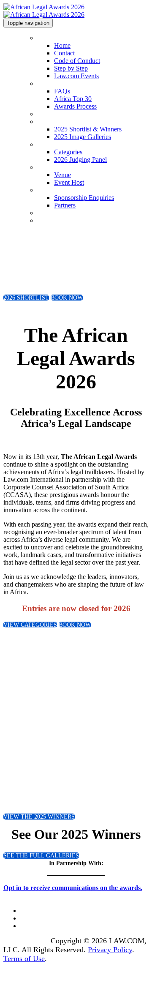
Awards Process (75, 106)
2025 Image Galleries (82, 136)
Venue (44, 167)
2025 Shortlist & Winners (67, 122)
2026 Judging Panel (80, 159)
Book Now (50, 221)
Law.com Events (76, 75)
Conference (50, 213)
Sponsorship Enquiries (64, 190)
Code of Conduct (77, 60)
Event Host (69, 182)
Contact (64, 53)
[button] (26, 298)
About (44, 84)
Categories (49, 145)
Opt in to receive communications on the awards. (72, 887)
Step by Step (71, 68)
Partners (65, 205)
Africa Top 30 (73, 98)
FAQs (62, 91)
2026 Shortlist (54, 114)
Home (44, 38)
